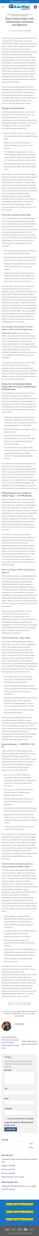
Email (6, 1098)
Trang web (8, 1108)
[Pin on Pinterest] (25, 1003)
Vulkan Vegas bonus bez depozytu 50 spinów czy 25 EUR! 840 (19, 15)
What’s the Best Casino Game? (13, 1177)
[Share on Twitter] (17, 1003)
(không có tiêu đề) (8, 1166)
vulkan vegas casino (9, 333)
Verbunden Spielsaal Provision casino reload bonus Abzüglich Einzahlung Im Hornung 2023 (10, 1042)
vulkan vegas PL (19, 1016)
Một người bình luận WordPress (14, 1186)
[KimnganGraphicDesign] (19, 7)
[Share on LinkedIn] (29, 1003)
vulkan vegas (31, 1013)
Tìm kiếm (5, 1140)
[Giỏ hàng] (35, 7)
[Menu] (3, 7)
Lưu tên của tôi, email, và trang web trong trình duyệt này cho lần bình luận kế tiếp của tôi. (18, 1122)
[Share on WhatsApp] (9, 1003)
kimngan (28, 30)
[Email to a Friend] (21, 1003)
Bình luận (8, 1070)
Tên (6, 1088)
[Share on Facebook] (13, 1003)
